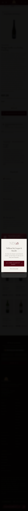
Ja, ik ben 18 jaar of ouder (13, 263)
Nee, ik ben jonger (14, 268)
